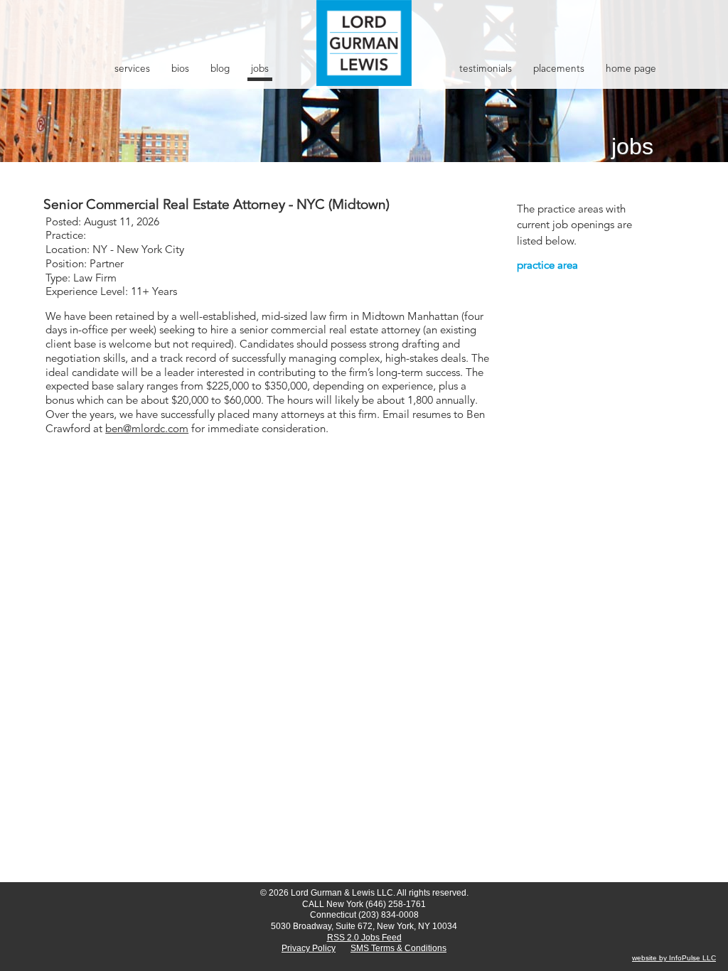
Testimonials (485, 69)
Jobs (260, 69)
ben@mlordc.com (146, 429)
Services (132, 69)
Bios (180, 69)
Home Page (631, 69)
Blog (220, 69)
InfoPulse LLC (692, 958)
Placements (558, 69)
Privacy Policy (309, 948)
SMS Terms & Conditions (398, 948)
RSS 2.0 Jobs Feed (364, 938)
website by (650, 958)
